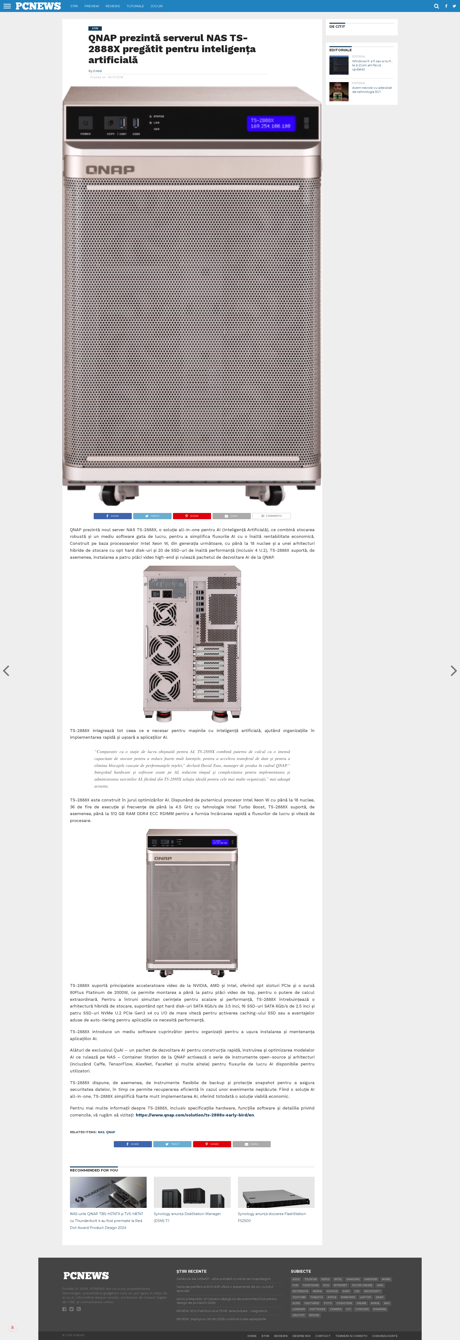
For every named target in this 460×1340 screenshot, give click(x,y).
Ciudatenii (344, 1303)
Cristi (97, 71)
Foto (328, 1303)
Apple (332, 1297)
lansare (299, 1309)
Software (317, 1309)
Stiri (74, 6)
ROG (326, 1285)
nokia (375, 1303)
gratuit (299, 1315)
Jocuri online (362, 1285)
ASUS (296, 1279)
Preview (92, 6)
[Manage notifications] (12, 1327)
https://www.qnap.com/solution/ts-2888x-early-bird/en (195, 1115)
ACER (296, 1303)
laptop (365, 1297)
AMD (380, 1285)
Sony (346, 1291)
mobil (386, 1279)
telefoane (311, 1285)
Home (252, 1336)
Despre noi (301, 1336)
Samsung (353, 1279)
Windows (348, 1297)
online (361, 1303)
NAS (101, 1132)
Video (325, 1279)
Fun (295, 1285)
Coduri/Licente (385, 1336)
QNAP (110, 1132)
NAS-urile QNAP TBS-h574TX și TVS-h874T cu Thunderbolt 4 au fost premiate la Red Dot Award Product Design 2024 (106, 1221)
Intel (338, 1279)
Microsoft (372, 1291)
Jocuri (157, 6)
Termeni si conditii (351, 1336)
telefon (310, 1279)
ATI (348, 1309)
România (379, 1309)
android (370, 1279)
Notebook (300, 1291)
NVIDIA (317, 1291)
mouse (314, 1315)
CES (357, 1291)
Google (332, 1291)
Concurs (362, 1309)
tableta (316, 1297)
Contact (323, 1336)
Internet (340, 1285)
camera (336, 1309)
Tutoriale (135, 6)
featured (312, 1303)
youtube (299, 1297)
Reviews (113, 6)
